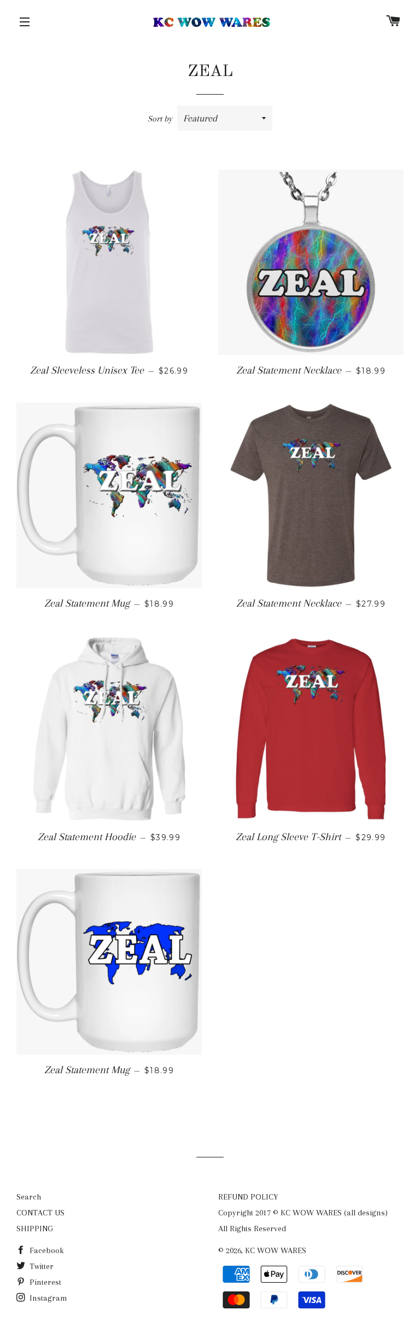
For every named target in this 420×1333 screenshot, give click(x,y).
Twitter (40, 1266)
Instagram (47, 1298)
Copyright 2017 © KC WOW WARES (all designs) (303, 1213)
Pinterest (44, 1282)
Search (28, 1197)
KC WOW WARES (275, 1250)
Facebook (45, 1250)
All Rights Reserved (252, 1228)
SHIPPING (34, 1228)
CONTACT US (40, 1213)
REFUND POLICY (248, 1197)
